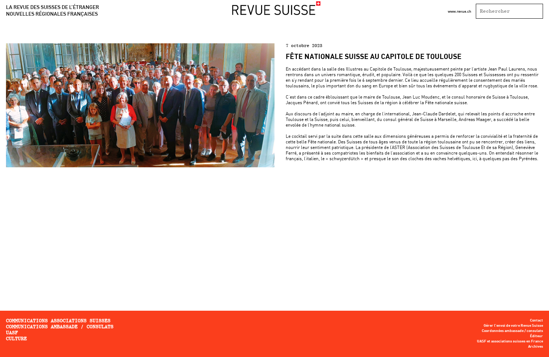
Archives (535, 346)
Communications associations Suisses (58, 320)
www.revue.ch (459, 11)
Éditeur (536, 336)
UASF (12, 332)
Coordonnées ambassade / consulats (512, 331)
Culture (16, 338)
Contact (536, 320)
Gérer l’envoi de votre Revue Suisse (513, 325)
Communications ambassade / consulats (60, 326)
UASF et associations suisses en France (510, 341)
